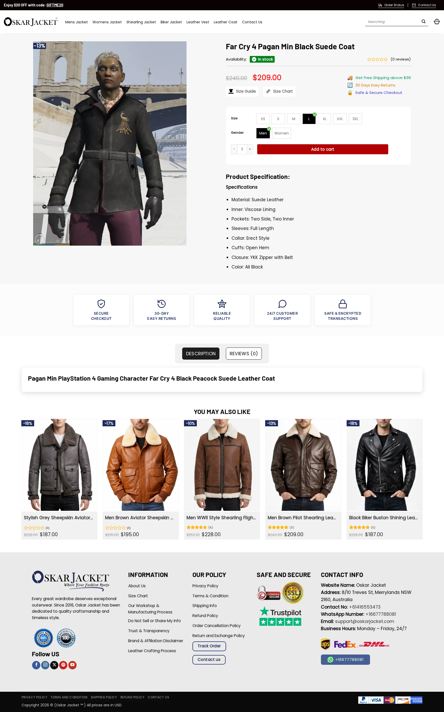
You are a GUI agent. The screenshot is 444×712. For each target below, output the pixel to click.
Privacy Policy (34, 697)
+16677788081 (380, 614)
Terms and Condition (69, 697)
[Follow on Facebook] (36, 665)
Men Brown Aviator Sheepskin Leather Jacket (140, 518)
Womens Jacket (107, 22)
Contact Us (252, 22)
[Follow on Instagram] (45, 665)
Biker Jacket (171, 22)
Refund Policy (133, 697)
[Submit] (423, 22)
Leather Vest (198, 22)
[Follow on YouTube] (72, 665)
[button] (436, 22)
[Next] (422, 481)
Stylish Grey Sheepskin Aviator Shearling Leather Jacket (59, 518)
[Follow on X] (54, 665)
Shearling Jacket (141, 22)
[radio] (262, 119)
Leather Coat (225, 22)
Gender (237, 132)
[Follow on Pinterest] (63, 665)
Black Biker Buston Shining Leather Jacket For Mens (384, 518)
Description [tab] (201, 353)
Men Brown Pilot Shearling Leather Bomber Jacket (302, 518)
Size (234, 118)
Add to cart (323, 149)
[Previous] (21, 481)
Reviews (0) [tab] (244, 353)
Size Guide (245, 91)
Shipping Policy (104, 697)
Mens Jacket (76, 22)
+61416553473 (365, 607)
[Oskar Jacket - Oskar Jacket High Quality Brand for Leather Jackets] (31, 21)
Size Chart (282, 91)
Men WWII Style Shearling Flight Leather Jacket (221, 518)
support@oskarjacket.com (364, 621)
